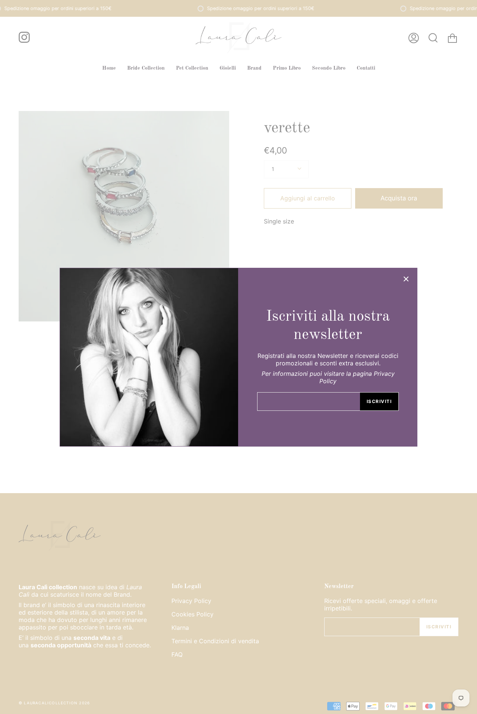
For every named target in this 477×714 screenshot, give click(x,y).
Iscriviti (379, 401)
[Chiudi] (406, 279)
